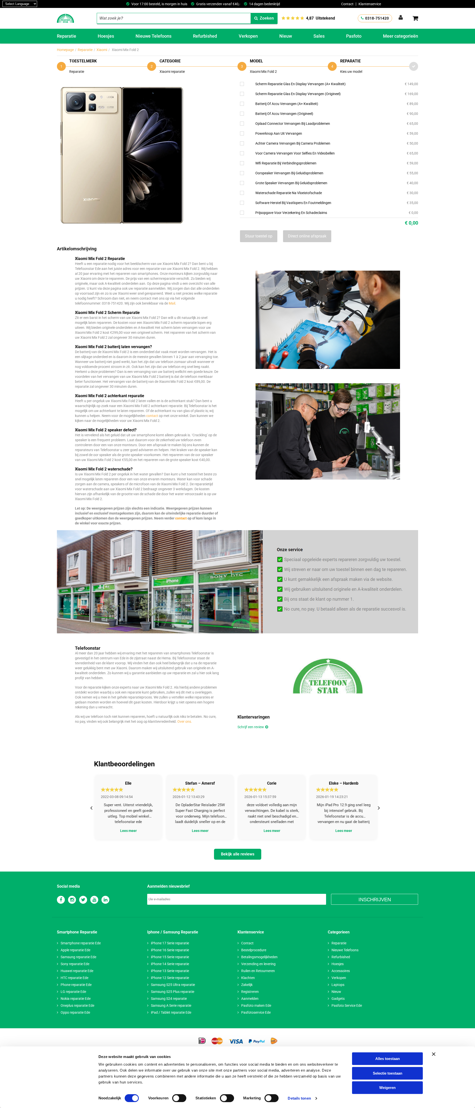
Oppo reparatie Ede (75, 1012)
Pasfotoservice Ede (256, 1012)
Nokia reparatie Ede (76, 999)
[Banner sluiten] (433, 1054)
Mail (172, 303)
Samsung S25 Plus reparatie (172, 992)
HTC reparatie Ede (74, 978)
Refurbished (205, 36)
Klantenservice (369, 4)
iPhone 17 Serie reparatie (170, 943)
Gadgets (338, 999)
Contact (347, 4)
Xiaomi (101, 50)
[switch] (179, 1098)
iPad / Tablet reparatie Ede (171, 1012)
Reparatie (66, 36)
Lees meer (127, 831)
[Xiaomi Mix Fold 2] (121, 85)
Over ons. (184, 721)
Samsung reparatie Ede (78, 957)
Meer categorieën (400, 36)
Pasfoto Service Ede (347, 1005)
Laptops (338, 985)
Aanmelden (250, 999)
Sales (319, 36)
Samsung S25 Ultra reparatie (173, 985)
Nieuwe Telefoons (153, 36)
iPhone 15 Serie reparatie (170, 957)
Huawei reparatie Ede (77, 971)
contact (152, 416)
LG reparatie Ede (73, 992)
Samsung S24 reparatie (169, 999)
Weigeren (387, 1087)
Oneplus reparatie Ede (77, 1005)
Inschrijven (374, 899)
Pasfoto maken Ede (256, 1005)
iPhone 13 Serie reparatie (170, 971)
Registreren (250, 992)
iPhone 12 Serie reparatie (170, 978)
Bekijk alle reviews (237, 854)
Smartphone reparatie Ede (81, 943)
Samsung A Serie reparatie (171, 1005)
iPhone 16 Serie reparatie (170, 950)
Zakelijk (247, 985)
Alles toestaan (387, 1058)
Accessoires (341, 971)
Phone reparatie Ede (76, 985)
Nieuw (285, 36)
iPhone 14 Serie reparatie (170, 964)
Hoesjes (106, 36)
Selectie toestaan (387, 1073)
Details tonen (299, 1098)
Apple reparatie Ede (75, 950)
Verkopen (248, 36)
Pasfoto (353, 36)
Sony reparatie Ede (75, 964)
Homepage (65, 50)
